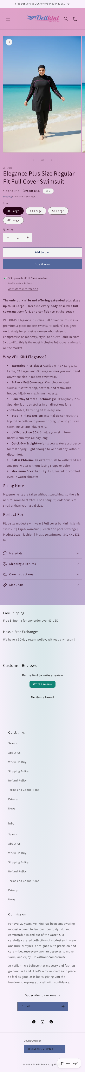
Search (12, 743)
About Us (14, 753)
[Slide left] (33, 160)
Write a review (42, 684)
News (11, 808)
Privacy (13, 799)
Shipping (7, 196)
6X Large (13, 220)
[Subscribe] (63, 1006)
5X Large (58, 211)
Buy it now (42, 264)
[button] (8, 18)
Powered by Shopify (51, 1064)
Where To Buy (17, 762)
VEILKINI (35, 1064)
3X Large (13, 211)
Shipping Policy (18, 771)
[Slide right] (51, 160)
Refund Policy (17, 780)
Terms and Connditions (23, 790)
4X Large (36, 211)
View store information (23, 289)
